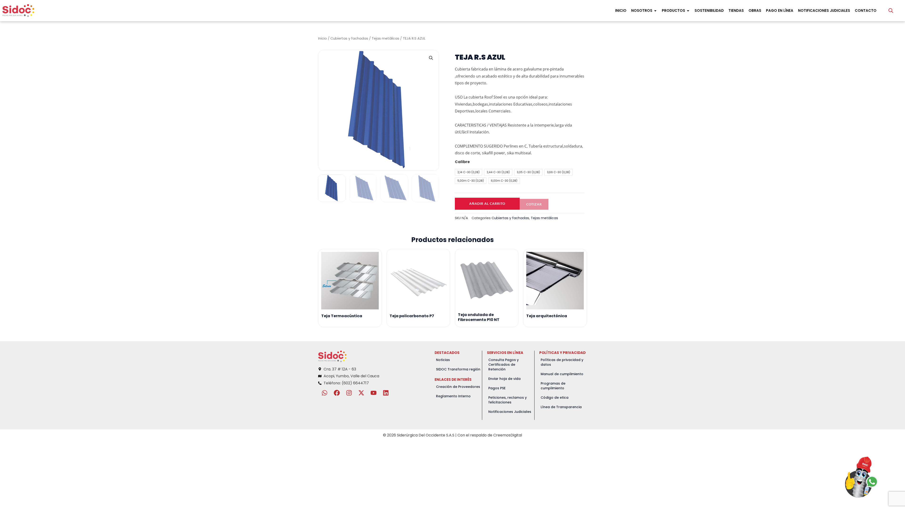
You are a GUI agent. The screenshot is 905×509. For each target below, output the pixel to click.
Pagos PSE (497, 388)
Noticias (443, 359)
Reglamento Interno (453, 396)
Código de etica (554, 397)
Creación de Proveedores (458, 386)
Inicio (322, 38)
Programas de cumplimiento (553, 385)
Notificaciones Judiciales (509, 411)
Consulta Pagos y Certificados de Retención (503, 364)
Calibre (462, 161)
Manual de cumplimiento (562, 374)
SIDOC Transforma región (458, 369)
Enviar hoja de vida (504, 378)
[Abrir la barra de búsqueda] (891, 10)
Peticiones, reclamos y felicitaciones (507, 400)
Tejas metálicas (385, 38)
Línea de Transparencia (561, 407)
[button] (431, 58)
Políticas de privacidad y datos (562, 362)
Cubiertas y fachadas (349, 38)
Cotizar (534, 204)
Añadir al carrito (487, 203)
